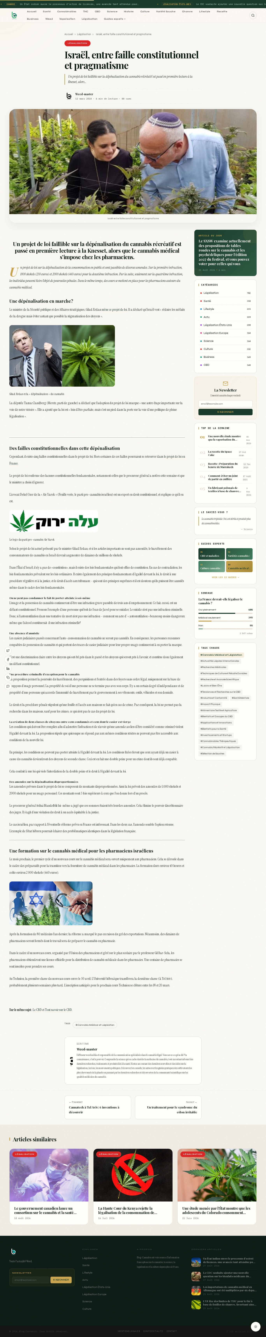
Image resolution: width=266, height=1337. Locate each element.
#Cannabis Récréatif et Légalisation (220, 747)
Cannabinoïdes (67, 11)
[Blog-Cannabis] (13, 15)
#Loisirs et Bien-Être (211, 685)
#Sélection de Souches (212, 753)
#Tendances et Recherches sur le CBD (220, 692)
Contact (172, 1331)
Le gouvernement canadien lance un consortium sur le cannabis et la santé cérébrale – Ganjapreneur (44, 1212)
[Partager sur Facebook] (8, 659)
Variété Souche (165, 11)
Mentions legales (129, 1331)
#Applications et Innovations (216, 722)
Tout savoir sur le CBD (58, 1009)
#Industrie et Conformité (213, 698)
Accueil (31, 11)
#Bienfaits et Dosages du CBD (216, 716)
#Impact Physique (210, 704)
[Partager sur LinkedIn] (8, 668)
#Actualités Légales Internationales (219, 661)
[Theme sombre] (256, 1327)
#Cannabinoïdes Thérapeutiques (218, 741)
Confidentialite (153, 1331)
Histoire (129, 11)
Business (33, 19)
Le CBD (37, 1009)
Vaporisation (67, 19)
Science (112, 11)
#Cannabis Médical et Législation (221, 655)
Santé (47, 11)
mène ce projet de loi (114, 309)
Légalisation (89, 19)
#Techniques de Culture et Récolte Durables (223, 673)
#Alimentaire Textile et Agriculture (218, 710)
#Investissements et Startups (216, 735)
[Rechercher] (253, 15)
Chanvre (187, 11)
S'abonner (225, 412)
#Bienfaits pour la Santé (213, 729)
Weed (49, 19)
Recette (222, 11)
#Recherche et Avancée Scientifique (219, 679)
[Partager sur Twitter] (8, 650)
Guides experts (113, 19)
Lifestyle (204, 11)
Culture (145, 11)
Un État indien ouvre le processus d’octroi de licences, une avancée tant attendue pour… (76, 4)
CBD (97, 11)
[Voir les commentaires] (8, 686)
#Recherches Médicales (213, 667)
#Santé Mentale (240, 698)
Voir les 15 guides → (225, 577)
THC (85, 11)
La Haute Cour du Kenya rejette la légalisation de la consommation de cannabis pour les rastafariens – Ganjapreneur (126, 1215)
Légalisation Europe (94, 1294)
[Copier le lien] (8, 677)
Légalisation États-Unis (96, 1287)
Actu (85, 1280)
